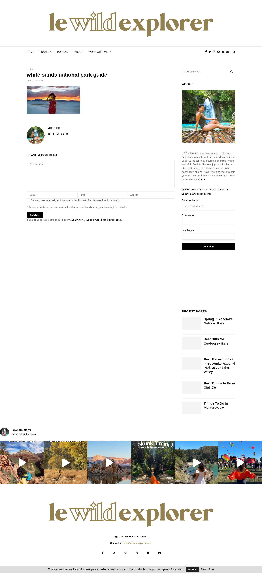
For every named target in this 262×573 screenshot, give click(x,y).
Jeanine (34, 80)
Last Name (188, 230)
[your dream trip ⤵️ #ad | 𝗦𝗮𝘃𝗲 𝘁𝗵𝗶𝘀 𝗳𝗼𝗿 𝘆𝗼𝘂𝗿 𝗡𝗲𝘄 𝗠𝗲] (240, 462)
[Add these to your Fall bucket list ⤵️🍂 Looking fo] (65, 462)
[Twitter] (211, 52)
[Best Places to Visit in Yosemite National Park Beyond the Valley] (191, 363)
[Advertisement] (208, 279)
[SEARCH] (231, 71)
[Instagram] (215, 52)
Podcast (63, 51)
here (202, 179)
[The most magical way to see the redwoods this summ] (153, 462)
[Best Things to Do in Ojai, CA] (191, 387)
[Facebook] (207, 52)
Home (30, 51)
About (79, 51)
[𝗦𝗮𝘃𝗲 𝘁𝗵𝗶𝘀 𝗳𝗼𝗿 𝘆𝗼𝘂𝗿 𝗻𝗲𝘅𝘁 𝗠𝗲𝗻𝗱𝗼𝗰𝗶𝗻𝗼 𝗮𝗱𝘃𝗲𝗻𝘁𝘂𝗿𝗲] (196, 462)
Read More (207, 569)
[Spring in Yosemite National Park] (191, 323)
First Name (188, 215)
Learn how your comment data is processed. (96, 219)
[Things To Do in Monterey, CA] (191, 408)
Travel (44, 51)
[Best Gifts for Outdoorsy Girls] (191, 343)
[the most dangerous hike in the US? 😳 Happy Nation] (22, 462)
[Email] (228, 52)
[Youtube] (224, 52)
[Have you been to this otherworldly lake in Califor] (109, 462)
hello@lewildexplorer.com (138, 542)
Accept (192, 569)
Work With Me (98, 51)
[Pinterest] (219, 52)
